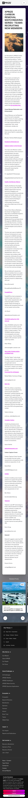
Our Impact (5, 730)
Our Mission (5, 655)
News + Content (6, 760)
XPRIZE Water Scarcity (8, 683)
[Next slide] (23, 618)
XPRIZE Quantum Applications (10, 686)
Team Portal (5, 763)
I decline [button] (14, 793)
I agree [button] (14, 790)
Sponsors (4, 705)
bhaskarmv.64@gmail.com (12, 141)
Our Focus (5, 664)
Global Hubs (5, 720)
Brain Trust (5, 714)
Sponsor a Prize (6, 747)
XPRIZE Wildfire (6, 677)
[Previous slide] (5, 618)
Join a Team (5, 752)
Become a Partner (7, 749)
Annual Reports (6, 770)
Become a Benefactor (8, 744)
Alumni (4, 711)
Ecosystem (5, 697)
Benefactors (5, 702)
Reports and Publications (9, 733)
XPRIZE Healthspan (7, 680)
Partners (4, 708)
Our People (5, 661)
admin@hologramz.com (11, 448)
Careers (4, 768)
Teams (4, 717)
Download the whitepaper (12, 372)
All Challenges (6, 675)
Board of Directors (7, 700)
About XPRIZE (6, 658)
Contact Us (5, 765)
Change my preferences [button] (14, 795)
